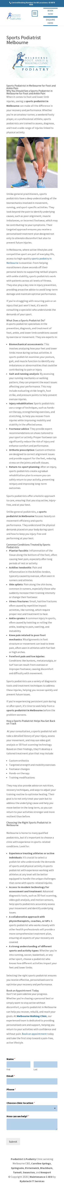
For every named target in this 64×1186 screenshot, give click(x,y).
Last (35, 1069)
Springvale (17, 1168)
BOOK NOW (50, 12)
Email (11, 1076)
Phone (11, 1089)
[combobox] (32, 1108)
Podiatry (31, 1159)
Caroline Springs (41, 1163)
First (8, 1069)
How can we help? (18, 1116)
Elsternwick (32, 1168)
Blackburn (46, 1168)
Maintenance (37, 1176)
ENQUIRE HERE (50, 21)
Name (11, 1059)
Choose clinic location (21, 1103)
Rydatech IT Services (32, 1181)
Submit (13, 1141)
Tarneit (17, 1172)
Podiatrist (17, 1159)
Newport (46, 1172)
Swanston (29, 1172)
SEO (50, 1176)
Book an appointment (34, 1033)
